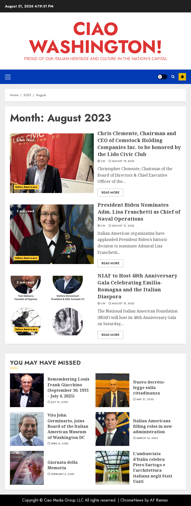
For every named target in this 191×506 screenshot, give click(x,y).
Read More (110, 192)
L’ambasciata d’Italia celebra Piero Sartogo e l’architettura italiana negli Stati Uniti (152, 467)
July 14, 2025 (59, 402)
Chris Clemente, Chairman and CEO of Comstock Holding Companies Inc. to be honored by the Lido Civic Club (139, 143)
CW (103, 161)
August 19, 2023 (123, 161)
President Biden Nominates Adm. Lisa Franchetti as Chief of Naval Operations (138, 211)
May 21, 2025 (145, 399)
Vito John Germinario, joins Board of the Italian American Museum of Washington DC (68, 426)
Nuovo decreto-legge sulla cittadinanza (149, 387)
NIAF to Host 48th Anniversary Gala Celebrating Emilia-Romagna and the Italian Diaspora (137, 286)
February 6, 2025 (62, 474)
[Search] (173, 76)
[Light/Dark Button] (162, 76)
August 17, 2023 (123, 226)
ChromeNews (131, 500)
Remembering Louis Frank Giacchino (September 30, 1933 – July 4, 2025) (68, 387)
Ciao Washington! (95, 38)
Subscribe (182, 76)
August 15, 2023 (123, 303)
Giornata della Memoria (63, 465)
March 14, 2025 (147, 438)
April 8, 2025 (59, 443)
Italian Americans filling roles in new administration (152, 426)
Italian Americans (26, 187)
